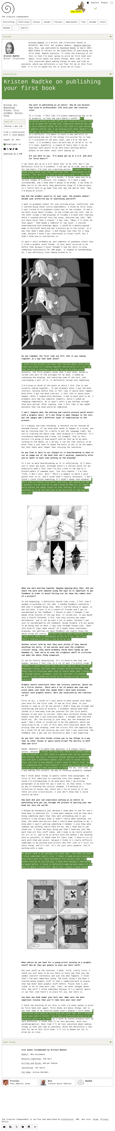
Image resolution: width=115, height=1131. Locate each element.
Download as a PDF (13, 154)
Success (18, 113)
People (104, 3)
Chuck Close (28, 172)
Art (15, 105)
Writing (7, 105)
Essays (36, 22)
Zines (103, 22)
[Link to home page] (8, 8)
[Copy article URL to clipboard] (13, 149)
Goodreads (27, 669)
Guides (47, 22)
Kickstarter (67, 1119)
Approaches (71, 22)
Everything (8, 22)
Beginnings (9, 108)
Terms (95, 1119)
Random (6, 28)
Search (24, 28)
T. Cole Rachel (17, 135)
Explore (95, 3)
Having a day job (13, 126)
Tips (83, 22)
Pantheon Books (68, 48)
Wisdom (93, 22)
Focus (6, 116)
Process (7, 110)
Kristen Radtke (11, 56)
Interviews (24, 22)
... (15, 28)
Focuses (58, 22)
